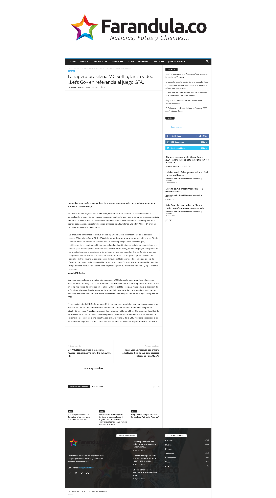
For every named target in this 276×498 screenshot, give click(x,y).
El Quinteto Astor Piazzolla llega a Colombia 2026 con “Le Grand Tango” (186, 109)
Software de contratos (77, 491)
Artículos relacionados (79, 387)
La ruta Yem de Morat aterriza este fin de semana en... (145, 472)
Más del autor (97, 387)
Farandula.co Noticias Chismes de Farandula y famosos (183, 179)
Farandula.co (176, 127)
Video (70, 411)
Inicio (69, 68)
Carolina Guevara (172, 166)
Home (73, 61)
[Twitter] (77, 99)
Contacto (158, 61)
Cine (167, 466)
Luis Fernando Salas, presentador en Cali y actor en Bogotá (186, 173)
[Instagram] (76, 474)
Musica (84, 61)
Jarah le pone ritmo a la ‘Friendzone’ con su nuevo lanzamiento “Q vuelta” (79, 417)
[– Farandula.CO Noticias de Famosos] (138, 29)
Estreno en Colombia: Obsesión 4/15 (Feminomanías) (184, 190)
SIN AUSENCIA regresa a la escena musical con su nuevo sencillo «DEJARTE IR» (89, 352)
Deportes (143, 61)
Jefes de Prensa (176, 61)
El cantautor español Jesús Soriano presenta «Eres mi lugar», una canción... (144, 458)
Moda (131, 61)
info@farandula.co (86, 468)
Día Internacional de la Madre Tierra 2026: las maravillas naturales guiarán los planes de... (187, 160)
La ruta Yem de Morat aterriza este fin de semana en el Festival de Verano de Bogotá (186, 94)
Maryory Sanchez (77, 87)
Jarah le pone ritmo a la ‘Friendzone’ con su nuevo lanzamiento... (144, 444)
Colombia (169, 440)
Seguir (204, 142)
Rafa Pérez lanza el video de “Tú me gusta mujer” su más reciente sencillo (184, 206)
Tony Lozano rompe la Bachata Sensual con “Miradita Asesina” (145, 415)
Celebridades (100, 61)
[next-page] (158, 386)
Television (117, 61)
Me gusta (203, 136)
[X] (82, 474)
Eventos (168, 449)
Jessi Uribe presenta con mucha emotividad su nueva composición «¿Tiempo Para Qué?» (141, 352)
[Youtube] (88, 474)
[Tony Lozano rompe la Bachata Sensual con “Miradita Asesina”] (145, 401)
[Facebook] (70, 99)
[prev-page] (154, 386)
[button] (207, 62)
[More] (84, 99)
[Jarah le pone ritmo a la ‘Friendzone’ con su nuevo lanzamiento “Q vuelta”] (82, 401)
